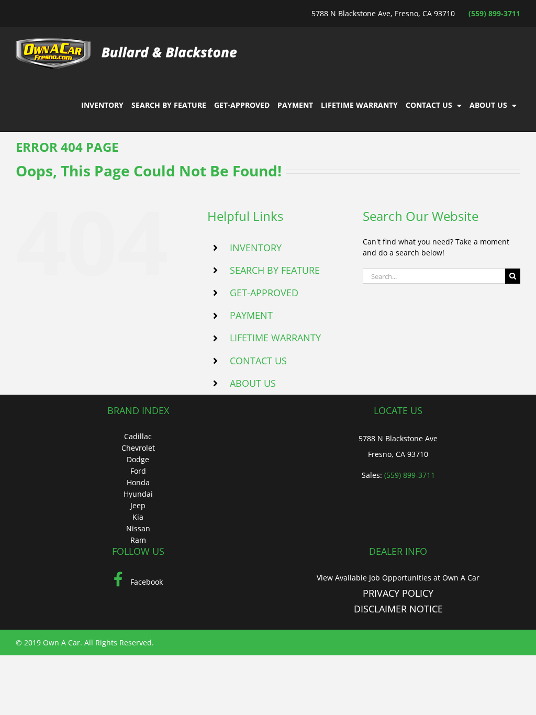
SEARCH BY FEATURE (275, 270)
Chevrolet (138, 448)
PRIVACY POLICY (398, 593)
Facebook (145, 582)
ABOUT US (253, 383)
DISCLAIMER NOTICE (398, 608)
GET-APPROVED (264, 292)
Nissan (138, 528)
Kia (137, 517)
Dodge (138, 459)
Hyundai (138, 494)
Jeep (138, 505)
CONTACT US (258, 360)
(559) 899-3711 (494, 13)
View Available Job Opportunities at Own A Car (398, 578)
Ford (138, 471)
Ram (138, 540)
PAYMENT (251, 315)
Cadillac (138, 436)
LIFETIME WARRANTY (275, 337)
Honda (138, 482)
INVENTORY (256, 247)
